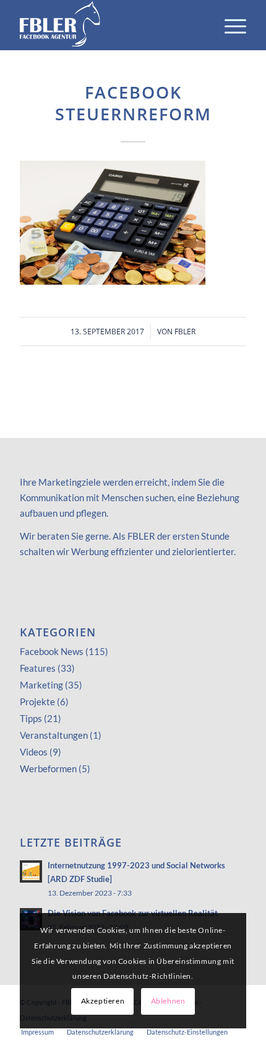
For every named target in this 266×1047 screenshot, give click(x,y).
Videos (34, 751)
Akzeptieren (103, 1000)
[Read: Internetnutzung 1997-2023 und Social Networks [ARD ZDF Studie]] (31, 871)
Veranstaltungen (54, 735)
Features (38, 668)
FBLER (184, 331)
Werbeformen (48, 768)
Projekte (37, 701)
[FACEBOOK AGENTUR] (110, 25)
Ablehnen (168, 1000)
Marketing (41, 684)
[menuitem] (229, 25)
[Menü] (229, 25)
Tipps (31, 718)
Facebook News (52, 651)
